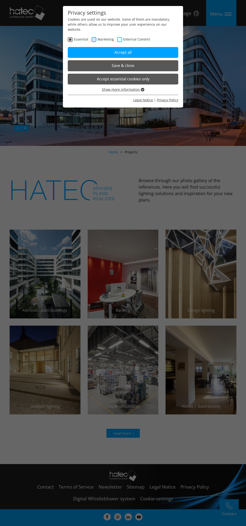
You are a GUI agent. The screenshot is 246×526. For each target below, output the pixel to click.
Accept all (123, 52)
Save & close (123, 65)
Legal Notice (143, 100)
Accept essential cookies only (123, 79)
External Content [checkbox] (136, 39)
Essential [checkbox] (81, 39)
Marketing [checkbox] (106, 39)
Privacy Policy (167, 100)
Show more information (121, 89)
